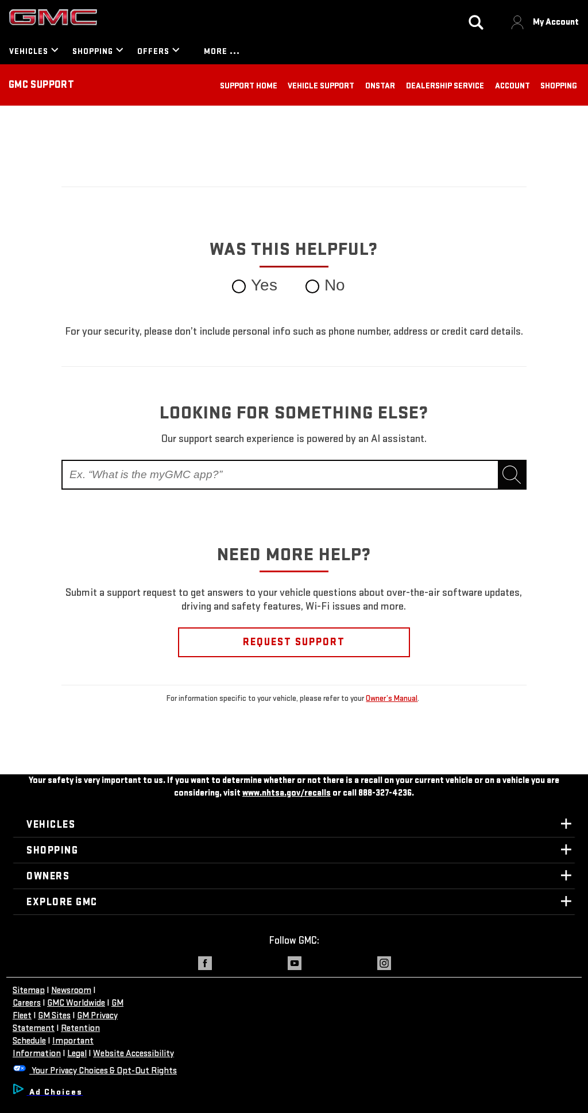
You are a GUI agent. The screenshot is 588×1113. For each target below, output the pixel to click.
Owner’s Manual (391, 698)
